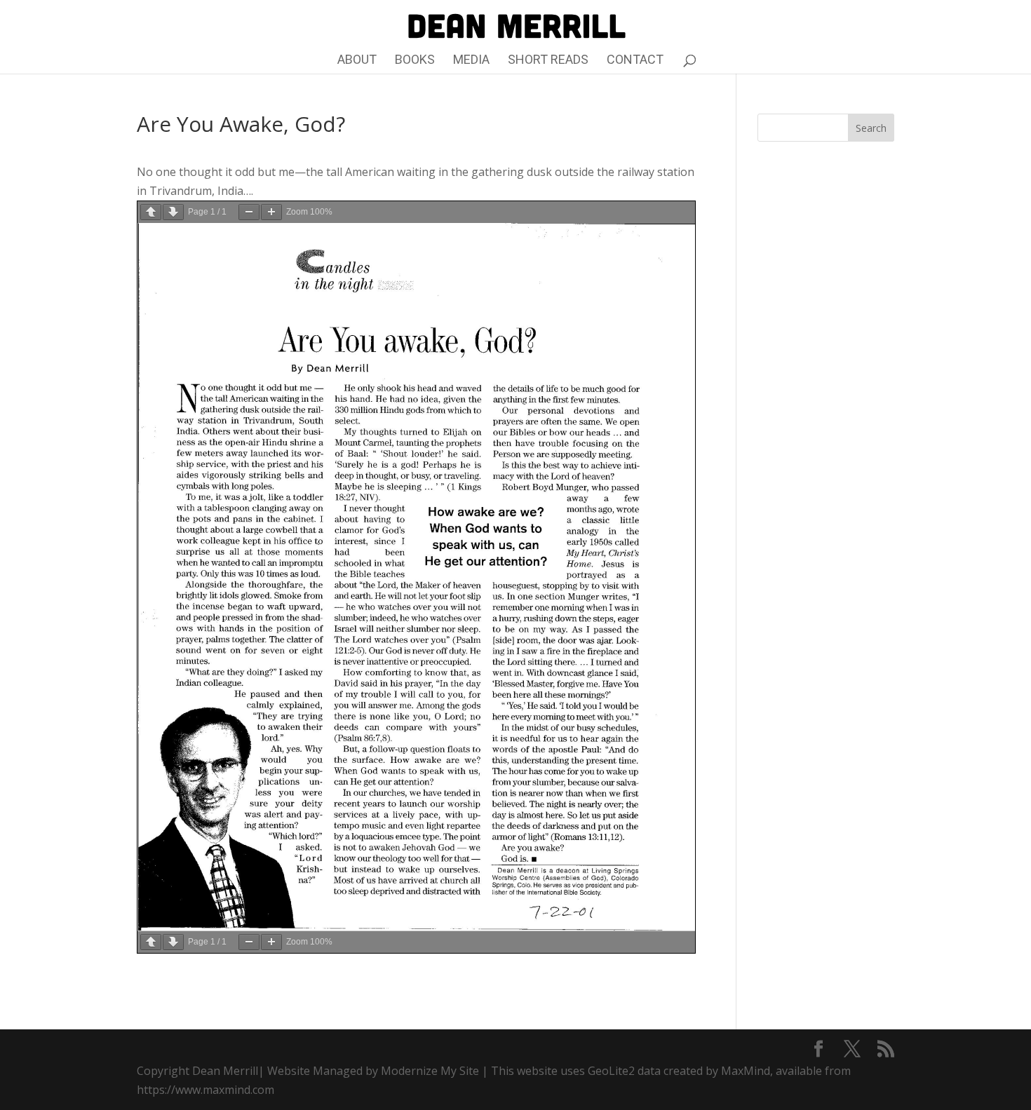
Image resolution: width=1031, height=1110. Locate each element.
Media (471, 61)
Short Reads (548, 61)
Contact (635, 61)
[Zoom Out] (249, 212)
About (357, 61)
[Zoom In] (271, 212)
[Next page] (173, 212)
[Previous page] (150, 212)
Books (415, 61)
